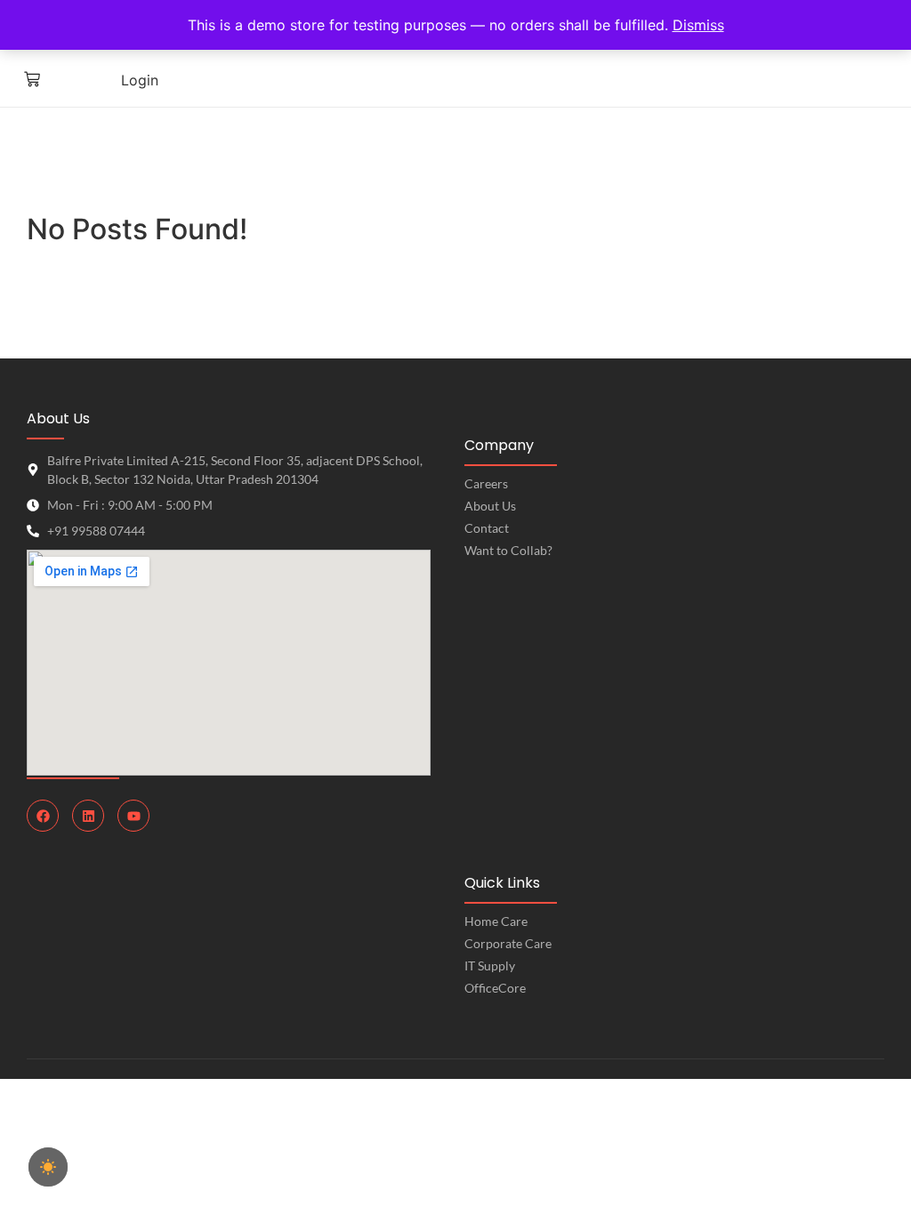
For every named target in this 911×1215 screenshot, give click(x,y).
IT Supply (489, 965)
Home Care (496, 921)
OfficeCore (495, 987)
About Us (490, 505)
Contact (486, 527)
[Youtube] (133, 816)
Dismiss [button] (698, 25)
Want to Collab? (508, 550)
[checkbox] (48, 1167)
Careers (486, 483)
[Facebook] (43, 816)
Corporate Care (508, 943)
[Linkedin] (88, 816)
